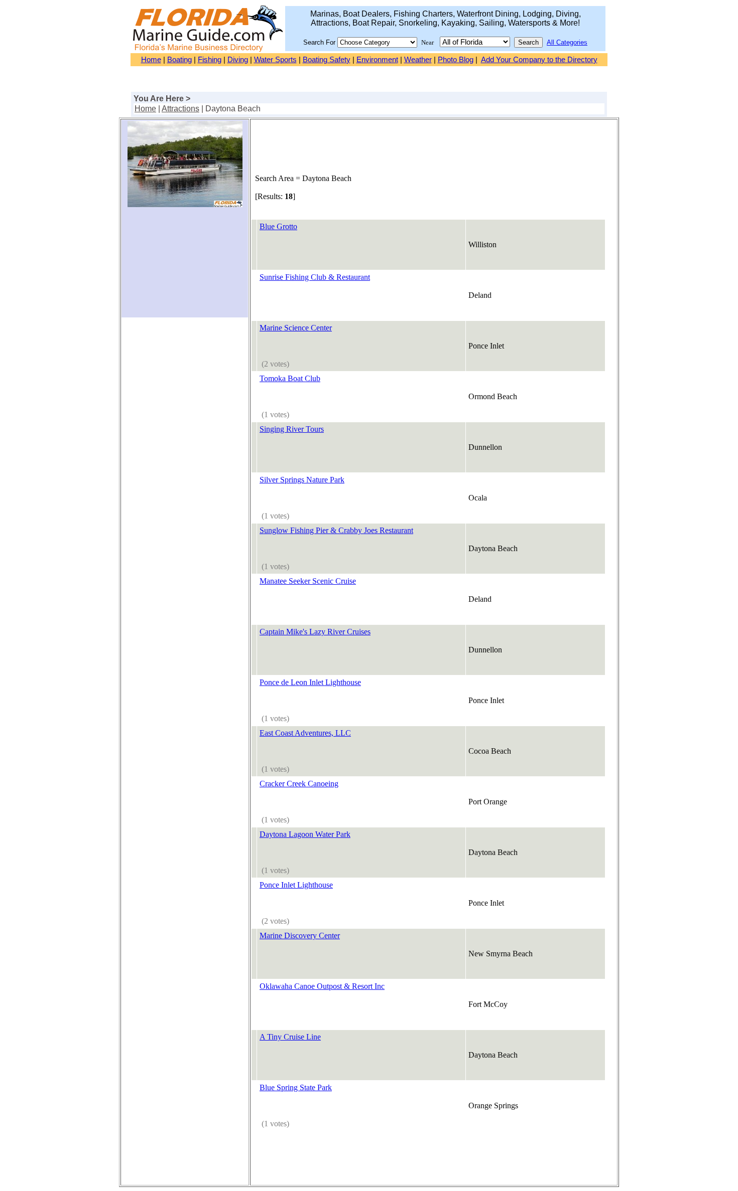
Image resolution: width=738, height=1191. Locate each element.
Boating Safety (326, 60)
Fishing (209, 60)
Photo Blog (455, 60)
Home (151, 60)
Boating (179, 60)
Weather (418, 60)
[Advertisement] (185, 266)
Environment (377, 60)
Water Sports (275, 60)
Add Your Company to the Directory (539, 60)
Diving (237, 60)
